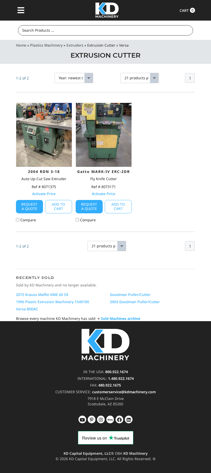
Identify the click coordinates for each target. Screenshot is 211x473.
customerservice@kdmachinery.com (124, 391)
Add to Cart (58, 206)
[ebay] (119, 419)
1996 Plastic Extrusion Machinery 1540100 (52, 301)
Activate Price (44, 193)
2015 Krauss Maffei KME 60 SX (42, 294)
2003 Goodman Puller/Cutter (135, 301)
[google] (91, 419)
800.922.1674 (116, 371)
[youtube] (82, 419)
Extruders (74, 45)
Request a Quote (29, 206)
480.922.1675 (109, 385)
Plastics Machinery (46, 45)
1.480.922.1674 (121, 378)
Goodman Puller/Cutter (130, 294)
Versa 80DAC (27, 308)
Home (21, 45)
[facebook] (129, 419)
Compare (27, 219)
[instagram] (110, 419)
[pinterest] (101, 419)
